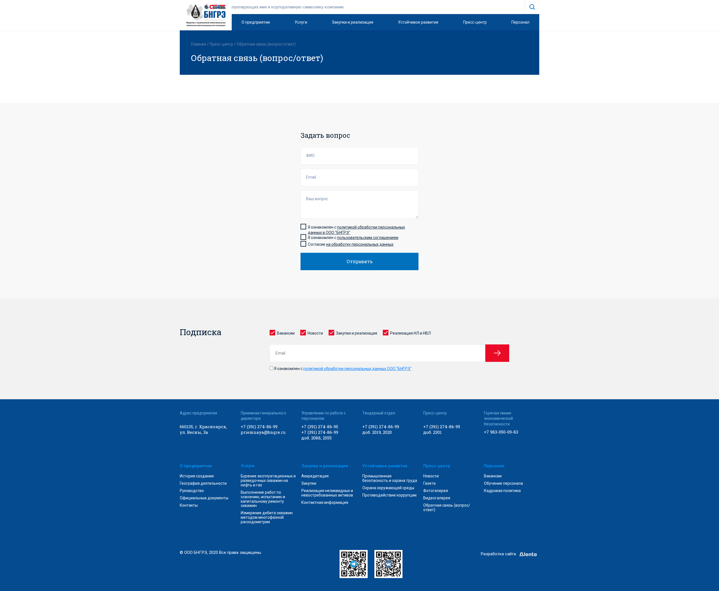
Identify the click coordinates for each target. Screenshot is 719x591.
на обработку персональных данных (359, 244)
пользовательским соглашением (367, 237)
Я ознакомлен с (342, 368)
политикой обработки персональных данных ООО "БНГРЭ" (357, 368)
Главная (198, 44)
